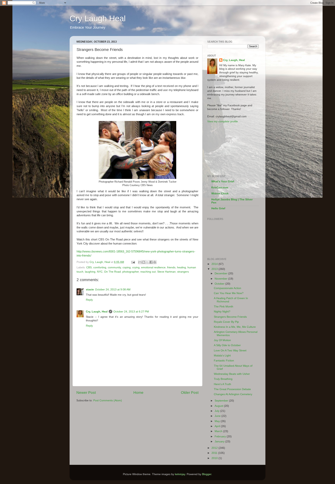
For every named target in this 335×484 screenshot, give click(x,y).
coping (127, 267)
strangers (183, 271)
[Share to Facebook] (151, 262)
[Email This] (140, 262)
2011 (215, 452)
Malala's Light (222, 355)
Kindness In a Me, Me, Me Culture (235, 326)
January (220, 441)
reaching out (148, 271)
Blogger (206, 474)
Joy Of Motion (222, 340)
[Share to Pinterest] (155, 262)
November (221, 278)
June (218, 415)
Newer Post (86, 392)
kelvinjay (180, 474)
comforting (99, 267)
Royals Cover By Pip (226, 321)
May (218, 421)
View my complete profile (222, 121)
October (220, 283)
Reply (89, 299)
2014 (215, 264)
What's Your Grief (222, 181)
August (219, 405)
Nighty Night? (222, 311)
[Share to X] (147, 262)
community (114, 267)
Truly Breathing (223, 379)
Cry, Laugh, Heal (97, 311)
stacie (90, 289)
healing (181, 267)
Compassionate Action (227, 288)
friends (171, 267)
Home (138, 392)
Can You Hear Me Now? (228, 293)
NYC (100, 271)
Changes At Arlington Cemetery (233, 394)
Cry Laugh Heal (98, 18)
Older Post (190, 392)
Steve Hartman (166, 271)
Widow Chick (220, 193)
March (219, 431)
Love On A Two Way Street (230, 350)
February (221, 436)
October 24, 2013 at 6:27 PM (131, 311)
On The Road (112, 271)
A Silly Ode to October (227, 345)
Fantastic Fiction (224, 360)
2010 (215, 458)
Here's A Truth (222, 384)
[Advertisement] (226, 148)
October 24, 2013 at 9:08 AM (112, 289)
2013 (215, 269)
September (222, 400)
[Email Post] (133, 262)
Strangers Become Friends (230, 316)
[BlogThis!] (144, 262)
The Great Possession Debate (232, 389)
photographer (130, 271)
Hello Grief (218, 208)
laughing (90, 271)
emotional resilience (153, 267)
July (217, 410)
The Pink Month (223, 306)
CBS (89, 267)
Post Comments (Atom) (107, 400)
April (218, 426)
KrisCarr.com (219, 187)
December (221, 273)
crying (136, 267)
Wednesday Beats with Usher (232, 373)
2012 (215, 447)
